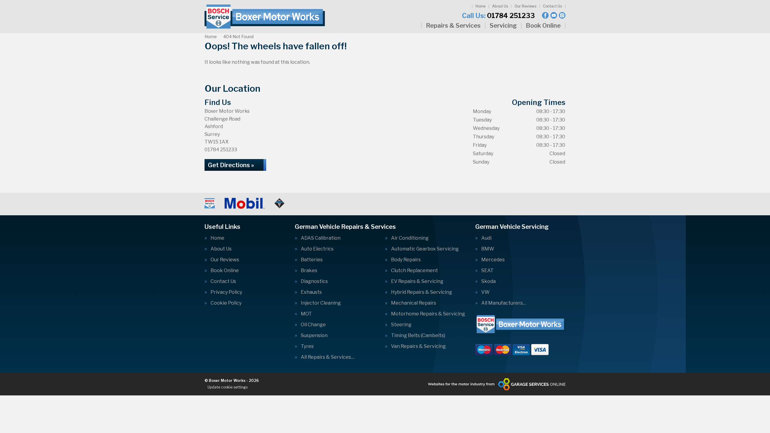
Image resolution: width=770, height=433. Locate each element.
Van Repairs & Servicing (418, 346)
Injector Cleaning (321, 303)
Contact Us (552, 6)
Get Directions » (231, 165)
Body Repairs (406, 259)
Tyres (307, 346)
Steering (401, 324)
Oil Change (313, 324)
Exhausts (311, 292)
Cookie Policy (226, 303)
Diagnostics (314, 281)
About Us (500, 6)
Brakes (309, 270)
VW (485, 292)
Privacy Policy (226, 292)
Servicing (503, 26)
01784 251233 (498, 15)
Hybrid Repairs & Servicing (421, 292)
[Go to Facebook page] (545, 15)
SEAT (487, 270)
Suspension (314, 335)
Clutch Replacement (414, 270)
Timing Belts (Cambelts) (418, 335)
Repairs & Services (453, 26)
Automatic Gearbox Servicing (425, 249)
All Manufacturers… (503, 303)
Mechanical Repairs (413, 303)
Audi (486, 238)
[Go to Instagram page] (562, 15)
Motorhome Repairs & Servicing (428, 314)
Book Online (543, 26)
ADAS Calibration (320, 238)
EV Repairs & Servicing (417, 281)
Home (480, 6)
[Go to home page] (265, 17)
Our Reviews (525, 6)
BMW (487, 249)
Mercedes (493, 259)
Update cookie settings (228, 387)
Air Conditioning (410, 238)
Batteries (312, 259)
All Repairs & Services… (327, 357)
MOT (306, 314)
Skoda (488, 281)
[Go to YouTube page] (553, 15)
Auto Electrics (317, 249)
